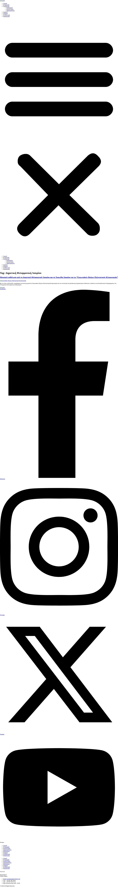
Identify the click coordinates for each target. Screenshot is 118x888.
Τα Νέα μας (6, 6)
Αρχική (5, 3)
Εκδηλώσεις (9, 7)
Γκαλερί (5, 12)
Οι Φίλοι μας (6, 15)
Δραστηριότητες (10, 10)
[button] (59, 136)
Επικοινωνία (6, 16)
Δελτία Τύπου (9, 9)
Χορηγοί (5, 13)
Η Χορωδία (6, 5)
